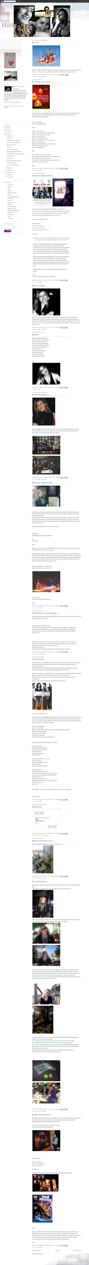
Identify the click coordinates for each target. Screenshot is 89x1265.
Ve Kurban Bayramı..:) (41, 881)
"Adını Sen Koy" (39, 659)
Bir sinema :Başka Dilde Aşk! (43, 175)
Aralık (9, 136)
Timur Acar (63, 238)
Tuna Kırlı (65, 239)
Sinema (40, 282)
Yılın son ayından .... (40, 285)
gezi (9, 194)
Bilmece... (37, 335)
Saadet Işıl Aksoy (37, 238)
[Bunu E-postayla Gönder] (61, 75)
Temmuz (9, 177)
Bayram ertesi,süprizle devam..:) (44, 841)
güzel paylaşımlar (43, 835)
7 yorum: (57, 387)
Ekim (8, 170)
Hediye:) (10, 198)
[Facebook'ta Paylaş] (66, 75)
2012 (7, 127)
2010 (7, 131)
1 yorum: (57, 168)
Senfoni (40, 170)
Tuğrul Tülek (59, 239)
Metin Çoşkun (44, 239)
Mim (9, 204)
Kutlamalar (41, 653)
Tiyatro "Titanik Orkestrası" (42, 1114)
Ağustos (9, 174)
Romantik (37, 225)
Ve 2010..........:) (39, 42)
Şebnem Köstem (52, 239)
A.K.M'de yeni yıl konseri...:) (43, 82)
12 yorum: (57, 74)
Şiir (39, 389)
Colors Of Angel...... (26, 7)
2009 (7, 134)
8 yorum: (57, 876)
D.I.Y (9, 190)
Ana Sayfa (57, 1250)
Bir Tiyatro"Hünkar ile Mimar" (43, 483)
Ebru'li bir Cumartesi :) (41, 395)
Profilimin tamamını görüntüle (13, 102)
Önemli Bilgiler (11, 206)
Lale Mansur (57, 238)
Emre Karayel (50, 238)
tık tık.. (60, 1051)
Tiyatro (40, 607)
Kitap (9, 200)
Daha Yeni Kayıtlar (36, 1250)
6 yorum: (57, 833)
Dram (42, 225)
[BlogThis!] (63, 75)
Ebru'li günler (42, 76)
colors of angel (19, 86)
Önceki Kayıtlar (78, 1250)
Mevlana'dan (38, 807)
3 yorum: (57, 477)
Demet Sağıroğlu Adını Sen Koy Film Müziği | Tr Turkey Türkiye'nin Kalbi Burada (51, 789)
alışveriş (10, 185)
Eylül (8, 172)
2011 (7, 129)
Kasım (9, 168)
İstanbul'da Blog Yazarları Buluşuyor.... (46, 613)
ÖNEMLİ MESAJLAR (13, 210)
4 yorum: (57, 327)
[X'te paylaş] (64, 75)
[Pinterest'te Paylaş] (68, 75)
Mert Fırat (46, 230)
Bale (9, 187)
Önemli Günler (11, 208)
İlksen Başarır (41, 227)
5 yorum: (57, 280)
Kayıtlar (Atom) (39, 1254)
